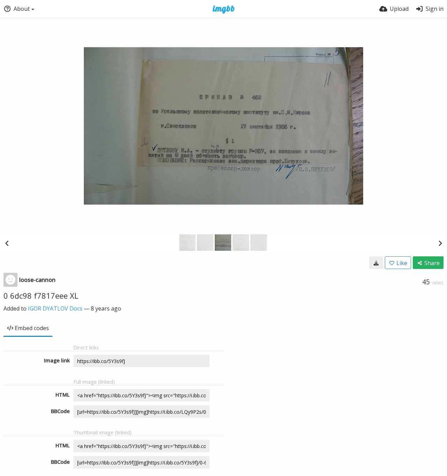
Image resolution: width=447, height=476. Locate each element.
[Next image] (440, 243)
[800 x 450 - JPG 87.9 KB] (376, 262)
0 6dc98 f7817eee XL (41, 295)
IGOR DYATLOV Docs (55, 308)
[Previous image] (7, 243)
